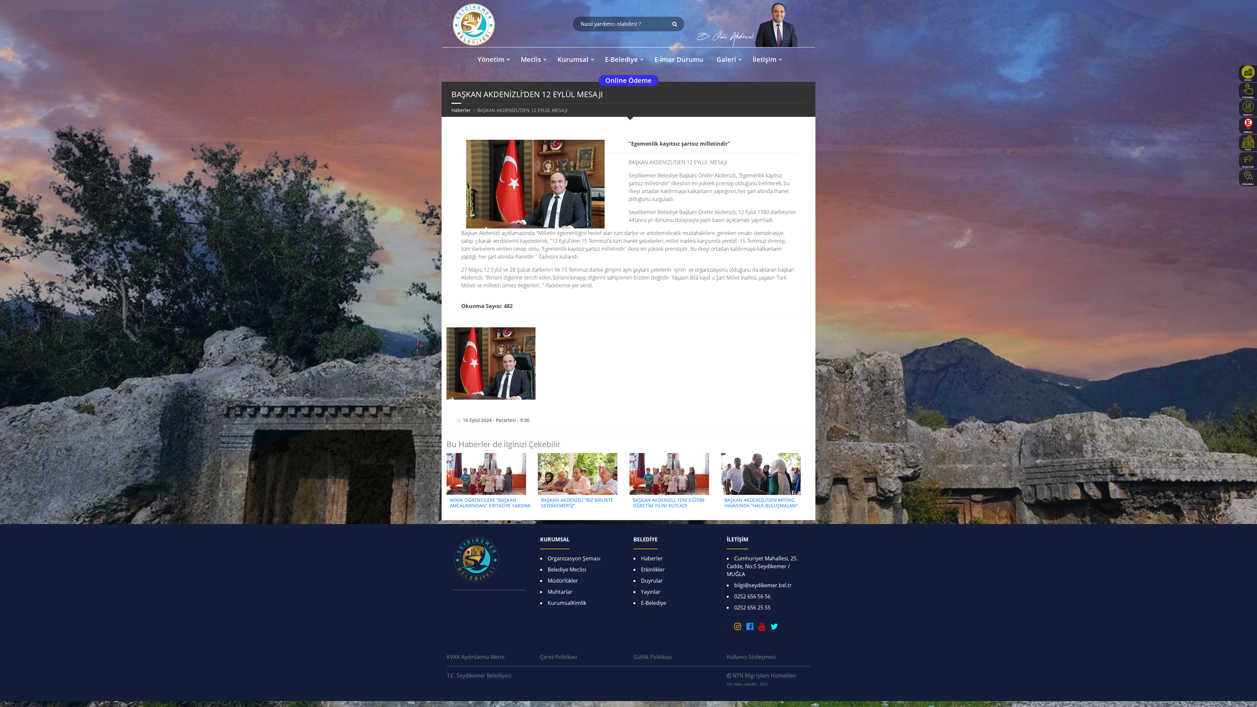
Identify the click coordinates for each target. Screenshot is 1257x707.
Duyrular (652, 580)
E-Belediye (653, 603)
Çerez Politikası (558, 657)
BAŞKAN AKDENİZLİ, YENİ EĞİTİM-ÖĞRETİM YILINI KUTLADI (669, 503)
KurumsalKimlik (567, 603)
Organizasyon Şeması (574, 558)
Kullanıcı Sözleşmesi (751, 657)
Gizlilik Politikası (652, 657)
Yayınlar (651, 591)
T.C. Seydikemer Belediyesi (479, 675)
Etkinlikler (653, 569)
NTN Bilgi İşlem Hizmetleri (761, 679)
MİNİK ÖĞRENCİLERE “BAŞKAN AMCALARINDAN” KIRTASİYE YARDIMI (490, 503)
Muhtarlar (560, 591)
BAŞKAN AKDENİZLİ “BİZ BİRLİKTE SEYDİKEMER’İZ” (577, 503)
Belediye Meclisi (567, 569)
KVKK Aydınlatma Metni (475, 657)
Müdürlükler (563, 580)
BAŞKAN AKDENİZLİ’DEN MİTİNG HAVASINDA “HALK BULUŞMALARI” (761, 503)
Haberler (461, 110)
